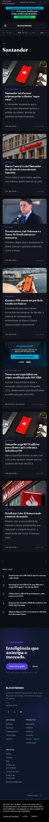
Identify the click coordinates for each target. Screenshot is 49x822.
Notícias (9, 724)
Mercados (30, 724)
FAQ (7, 761)
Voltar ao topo (32, 795)
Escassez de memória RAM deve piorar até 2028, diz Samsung (27, 604)
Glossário (30, 735)
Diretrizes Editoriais (14, 782)
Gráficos (29, 731)
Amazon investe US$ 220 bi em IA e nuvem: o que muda (27, 576)
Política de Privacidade (11, 816)
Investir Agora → (28, 2)
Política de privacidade (11, 766)
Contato (9, 757)
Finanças (9, 728)
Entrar (35, 666)
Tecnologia (10, 735)
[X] (8, 712)
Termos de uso (12, 772)
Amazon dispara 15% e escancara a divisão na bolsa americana (27, 613)
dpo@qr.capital (11, 705)
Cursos (32, 739)
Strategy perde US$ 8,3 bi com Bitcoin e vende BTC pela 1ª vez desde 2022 (26, 585)
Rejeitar (34, 816)
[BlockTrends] (24, 25)
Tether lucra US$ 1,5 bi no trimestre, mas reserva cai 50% (27, 594)
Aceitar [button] (25, 816)
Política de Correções (10, 776)
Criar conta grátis (17, 666)
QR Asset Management (9, 2)
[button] (40, 3)
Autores (9, 739)
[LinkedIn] (14, 712)
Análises (29, 728)
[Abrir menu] (5, 25)
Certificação (31, 743)
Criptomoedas (12, 731)
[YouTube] (21, 712)
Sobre (8, 754)
